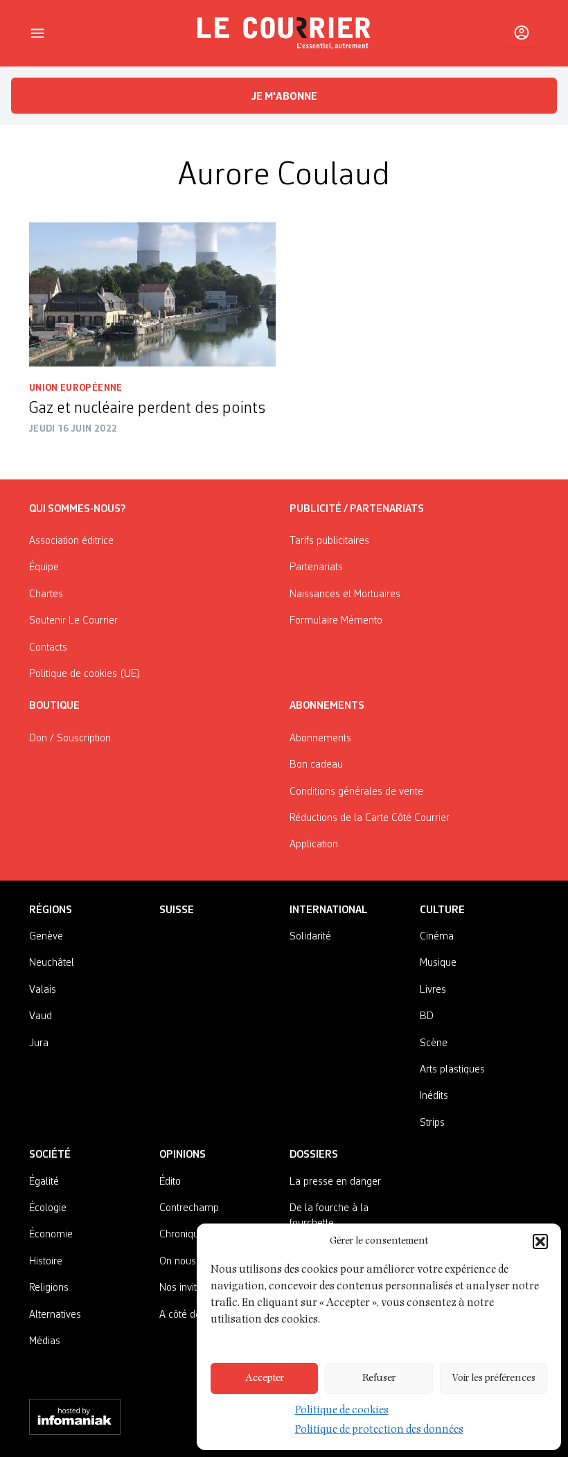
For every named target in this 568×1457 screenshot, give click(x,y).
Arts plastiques (452, 1069)
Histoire (45, 1261)
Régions (50, 910)
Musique (438, 963)
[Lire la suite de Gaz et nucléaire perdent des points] (152, 294)
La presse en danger (335, 1181)
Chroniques (184, 1234)
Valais (42, 990)
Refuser (379, 1378)
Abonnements (320, 738)
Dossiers (314, 1154)
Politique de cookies (342, 1411)
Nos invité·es (187, 1287)
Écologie (47, 1208)
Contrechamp (189, 1208)
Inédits (434, 1096)
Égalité (44, 1181)
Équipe (44, 567)
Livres (433, 990)
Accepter (264, 1378)
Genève (46, 936)
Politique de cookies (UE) (85, 674)
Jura (38, 1043)
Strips (432, 1123)
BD (427, 1016)
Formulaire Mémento (336, 620)
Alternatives (55, 1315)
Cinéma (437, 936)
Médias (44, 1341)
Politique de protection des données (379, 1430)
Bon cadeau (316, 764)
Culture (442, 910)
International (329, 910)
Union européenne (76, 388)
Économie (51, 1234)
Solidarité (310, 936)
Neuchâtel (51, 963)
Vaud (40, 1016)
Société (50, 1154)
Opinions (182, 1154)
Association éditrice (71, 541)
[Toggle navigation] (37, 33)
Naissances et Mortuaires (345, 594)
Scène (433, 1043)
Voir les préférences (493, 1378)
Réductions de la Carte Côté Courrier (370, 818)
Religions (49, 1287)
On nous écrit (188, 1261)
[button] (540, 1241)
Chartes (46, 594)
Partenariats (316, 567)
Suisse (176, 910)
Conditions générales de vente (356, 791)
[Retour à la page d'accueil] (284, 33)
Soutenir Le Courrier (73, 620)
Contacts (48, 647)
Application (314, 844)
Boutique (54, 706)
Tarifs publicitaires (329, 541)
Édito (170, 1181)
